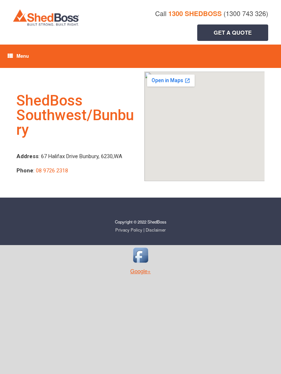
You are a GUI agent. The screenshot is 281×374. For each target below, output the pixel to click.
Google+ (140, 271)
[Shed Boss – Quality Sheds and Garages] (83, 17)
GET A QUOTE (233, 32)
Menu (22, 55)
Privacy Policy (128, 230)
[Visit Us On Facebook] (140, 263)
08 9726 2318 (52, 170)
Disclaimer (156, 230)
